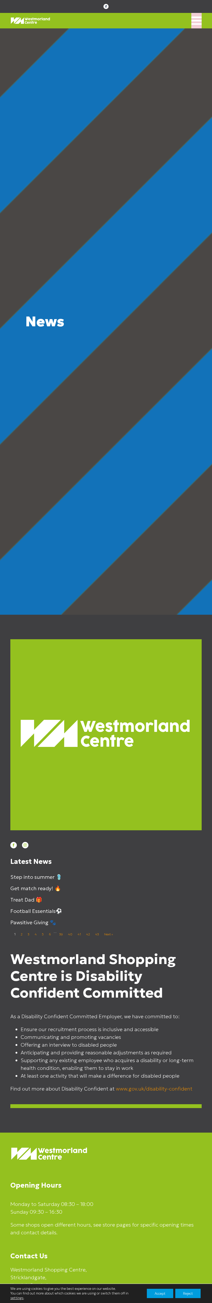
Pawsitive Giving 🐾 (33, 922)
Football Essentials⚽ (36, 911)
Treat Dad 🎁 (26, 899)
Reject (188, 1293)
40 (70, 934)
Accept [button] (160, 1293)
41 (79, 934)
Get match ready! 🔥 (35, 888)
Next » (108, 934)
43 (97, 934)
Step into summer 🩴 (36, 877)
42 (88, 934)
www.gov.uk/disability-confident (154, 1088)
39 (61, 934)
